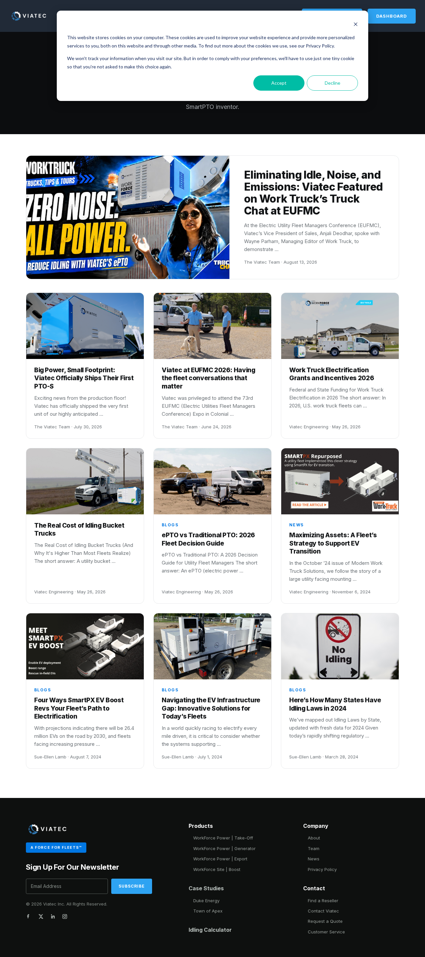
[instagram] (65, 916)
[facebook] (29, 916)
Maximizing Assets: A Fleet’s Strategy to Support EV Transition (333, 543)
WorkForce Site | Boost (216, 869)
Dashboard (391, 16)
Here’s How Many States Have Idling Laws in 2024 (335, 704)
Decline (332, 83)
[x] (41, 916)
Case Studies (206, 888)
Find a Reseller (323, 900)
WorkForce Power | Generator (224, 848)
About (314, 837)
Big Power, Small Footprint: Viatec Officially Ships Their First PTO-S (84, 378)
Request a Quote (325, 921)
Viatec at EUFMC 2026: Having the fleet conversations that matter (208, 378)
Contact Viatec (323, 911)
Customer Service (326, 931)
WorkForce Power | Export (220, 858)
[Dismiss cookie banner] (355, 25)
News (313, 858)
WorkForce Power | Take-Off (223, 837)
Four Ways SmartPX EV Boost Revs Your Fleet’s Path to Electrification (79, 708)
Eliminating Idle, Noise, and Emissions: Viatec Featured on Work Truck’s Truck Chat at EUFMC (313, 192)
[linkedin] (53, 916)
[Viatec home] (29, 16)
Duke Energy (206, 900)
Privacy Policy (322, 869)
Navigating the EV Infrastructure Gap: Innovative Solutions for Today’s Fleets (211, 708)
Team (313, 848)
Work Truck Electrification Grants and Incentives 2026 (331, 374)
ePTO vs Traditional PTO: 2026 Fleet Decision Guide (208, 539)
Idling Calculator (210, 929)
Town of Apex (207, 911)
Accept (279, 83)
